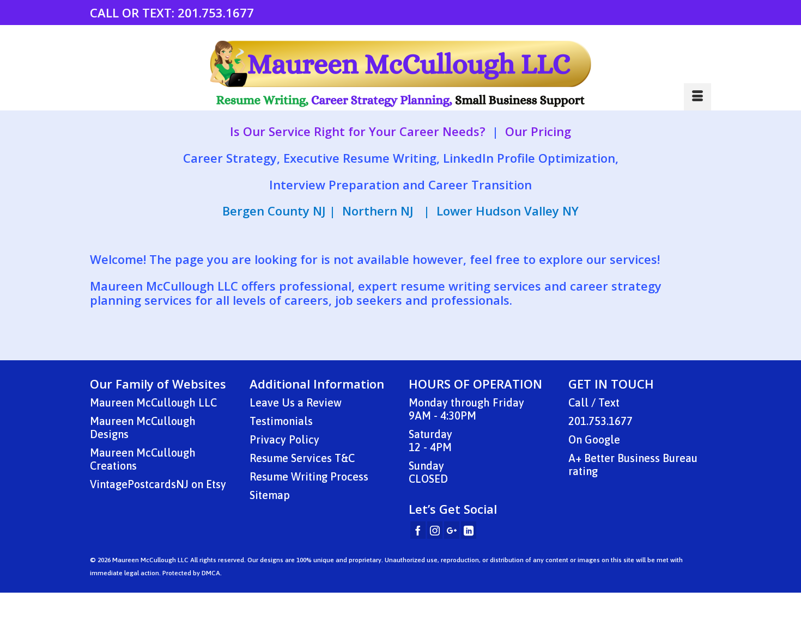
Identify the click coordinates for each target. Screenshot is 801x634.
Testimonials (281, 421)
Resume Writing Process (309, 476)
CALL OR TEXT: (134, 12)
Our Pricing (538, 131)
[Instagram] (434, 530)
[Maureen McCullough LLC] (400, 74)
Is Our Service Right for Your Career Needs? (358, 131)
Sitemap (270, 495)
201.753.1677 (216, 12)
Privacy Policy (284, 439)
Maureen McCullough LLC (153, 402)
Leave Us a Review (296, 402)
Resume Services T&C (302, 458)
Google (602, 439)
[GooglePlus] (451, 530)
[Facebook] (418, 530)
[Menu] (697, 96)
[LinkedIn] (468, 530)
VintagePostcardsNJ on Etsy (158, 484)
